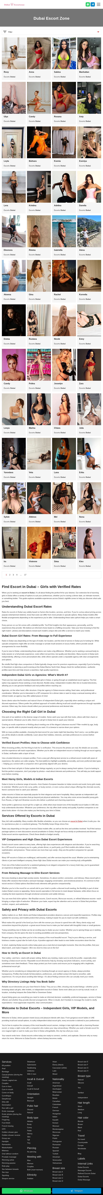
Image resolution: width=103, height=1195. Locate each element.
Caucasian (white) (60, 1068)
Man (29, 1160)
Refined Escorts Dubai (86, 1173)
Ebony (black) (58, 1065)
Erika (81, 472)
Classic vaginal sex (9, 1080)
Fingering (5, 1120)
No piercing (31, 1152)
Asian (55, 1062)
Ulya (6, 117)
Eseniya (83, 161)
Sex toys (5, 1172)
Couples (5, 1083)
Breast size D (58, 1181)
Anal (3, 1068)
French (55, 1107)
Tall (28, 1140)
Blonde (80, 1121)
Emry (81, 339)
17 (25, 575)
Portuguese (57, 1141)
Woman (30, 1163)
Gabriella (58, 250)
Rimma (32, 250)
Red (79, 1131)
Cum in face (6, 1086)
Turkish (55, 1154)
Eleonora (8, 250)
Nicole (57, 339)
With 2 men (31, 1074)
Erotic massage (8, 1111)
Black (80, 1127)
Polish (55, 1138)
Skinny (29, 1134)
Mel (55, 517)
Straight (30, 1098)
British (55, 1098)
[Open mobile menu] (98, 4)
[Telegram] (93, 4)
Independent (83, 1098)
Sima (56, 561)
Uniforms (30, 1071)
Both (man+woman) (35, 1170)
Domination (6, 1105)
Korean (55, 1123)
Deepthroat (6, 1099)
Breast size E (83, 1062)
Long (80, 1112)
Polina (32, 383)
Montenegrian (58, 1129)
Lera (6, 205)
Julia (81, 428)
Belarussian (57, 1092)
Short (80, 1106)
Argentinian (57, 1086)
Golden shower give (10, 1132)
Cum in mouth (7, 1089)
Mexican (56, 1126)
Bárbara (33, 161)
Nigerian (56, 1135)
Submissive (31, 1065)
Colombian (57, 1104)
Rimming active (8, 1160)
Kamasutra (6, 1144)
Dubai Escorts (83, 1167)
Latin (54, 1071)
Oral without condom (10, 1154)
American (56, 1083)
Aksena (7, 294)
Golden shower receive (11, 1135)
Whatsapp (28, 1191)
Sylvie (7, 517)
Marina (32, 428)
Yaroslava (8, 472)
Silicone (81, 1083)
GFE (4, 1129)
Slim (29, 1137)
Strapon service (8, 1178)
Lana (56, 472)
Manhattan (84, 72)
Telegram (78, 1191)
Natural (30, 1112)
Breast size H (83, 1071)
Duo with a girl (7, 1108)
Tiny (28, 1143)
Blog (79, 1154)
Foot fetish (6, 1123)
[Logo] (14, 4)
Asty (81, 117)
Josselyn (58, 383)
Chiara (57, 428)
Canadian (56, 1101)
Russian (56, 1148)
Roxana (57, 117)
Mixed (55, 1074)
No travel (81, 1139)
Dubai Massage (84, 1180)
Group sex (6, 1138)
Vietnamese (57, 1163)
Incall (29, 1083)
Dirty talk (5, 1102)
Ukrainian (56, 1157)
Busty (29, 1124)
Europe (81, 1145)
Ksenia (57, 161)
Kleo (81, 561)
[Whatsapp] (88, 4)
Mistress (5, 1151)
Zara (81, 383)
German (56, 1110)
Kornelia (83, 294)
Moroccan (56, 1132)
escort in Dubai (77, 821)
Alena (82, 250)
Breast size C (58, 1178)
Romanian (57, 1145)
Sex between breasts (10, 1169)
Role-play (5, 1166)
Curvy (29, 1127)
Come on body (8, 1093)
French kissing (7, 1126)
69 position (6, 1065)
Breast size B (58, 1175)
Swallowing (31, 1068)
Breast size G (83, 1068)
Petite (29, 1131)
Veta (31, 472)
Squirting (5, 1175)
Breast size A (58, 1172)
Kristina (32, 205)
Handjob (5, 1141)
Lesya (7, 428)
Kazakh (55, 1120)
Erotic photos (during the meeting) (11, 1115)
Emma (7, 339)
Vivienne (33, 561)
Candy (32, 117)
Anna (31, 72)
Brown (80, 1124)
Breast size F (83, 1065)
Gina (31, 294)
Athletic (30, 1121)
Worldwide (82, 1149)
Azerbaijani (57, 1089)
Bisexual (30, 1101)
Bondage (5, 1072)
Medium (81, 1109)
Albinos (32, 517)
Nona (81, 517)
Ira (5, 561)
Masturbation (7, 1148)
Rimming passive (8, 1163)
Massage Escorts (84, 1170)
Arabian (30, 1178)
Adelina (57, 205)
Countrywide (83, 1142)
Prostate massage (9, 1157)
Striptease (31, 1062)
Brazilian (56, 1095)
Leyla (6, 161)
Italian (55, 1117)
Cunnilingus (6, 1096)
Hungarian (57, 1114)
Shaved (30, 1109)
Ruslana (33, 339)
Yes (79, 1088)
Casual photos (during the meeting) (12, 1076)
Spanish (56, 1151)
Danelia (82, 205)
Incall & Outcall (33, 1089)
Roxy (6, 72)
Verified (81, 1093)
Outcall (30, 1086)
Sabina (57, 72)
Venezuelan (57, 1160)
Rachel (57, 294)
